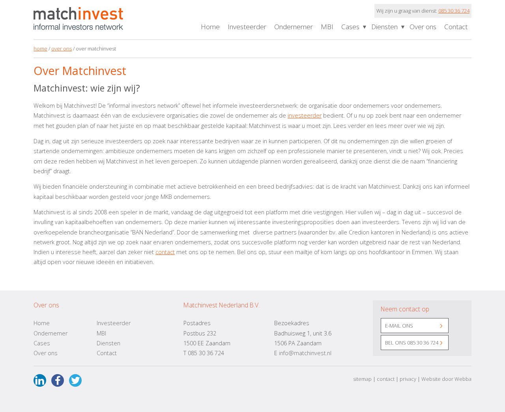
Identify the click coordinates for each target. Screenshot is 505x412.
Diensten (384, 26)
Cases (350, 26)
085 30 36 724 (453, 10)
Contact (456, 26)
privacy (408, 378)
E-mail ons (399, 325)
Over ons (423, 26)
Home (210, 26)
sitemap (362, 378)
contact (165, 252)
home (40, 48)
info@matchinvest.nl (305, 353)
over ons (61, 48)
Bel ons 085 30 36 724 (411, 342)
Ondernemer (293, 26)
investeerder (305, 115)
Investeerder (247, 26)
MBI (327, 26)
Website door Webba (446, 378)
